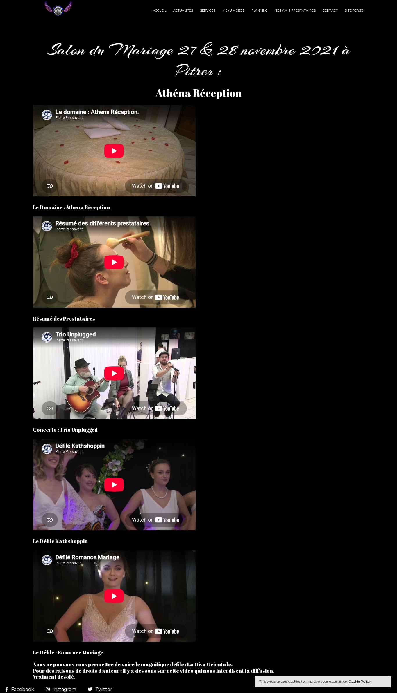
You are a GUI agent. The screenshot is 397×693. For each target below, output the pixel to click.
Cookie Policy (359, 681)
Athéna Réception (198, 93)
